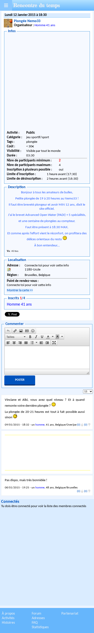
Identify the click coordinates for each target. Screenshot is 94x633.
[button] (8, 331)
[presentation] (8, 330)
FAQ (35, 623)
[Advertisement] (47, 83)
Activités (8, 618)
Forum (36, 613)
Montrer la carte (20, 290)
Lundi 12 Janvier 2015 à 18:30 (26, 15)
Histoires (8, 623)
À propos (8, 613)
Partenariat (69, 613)
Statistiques (40, 627)
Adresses (38, 618)
